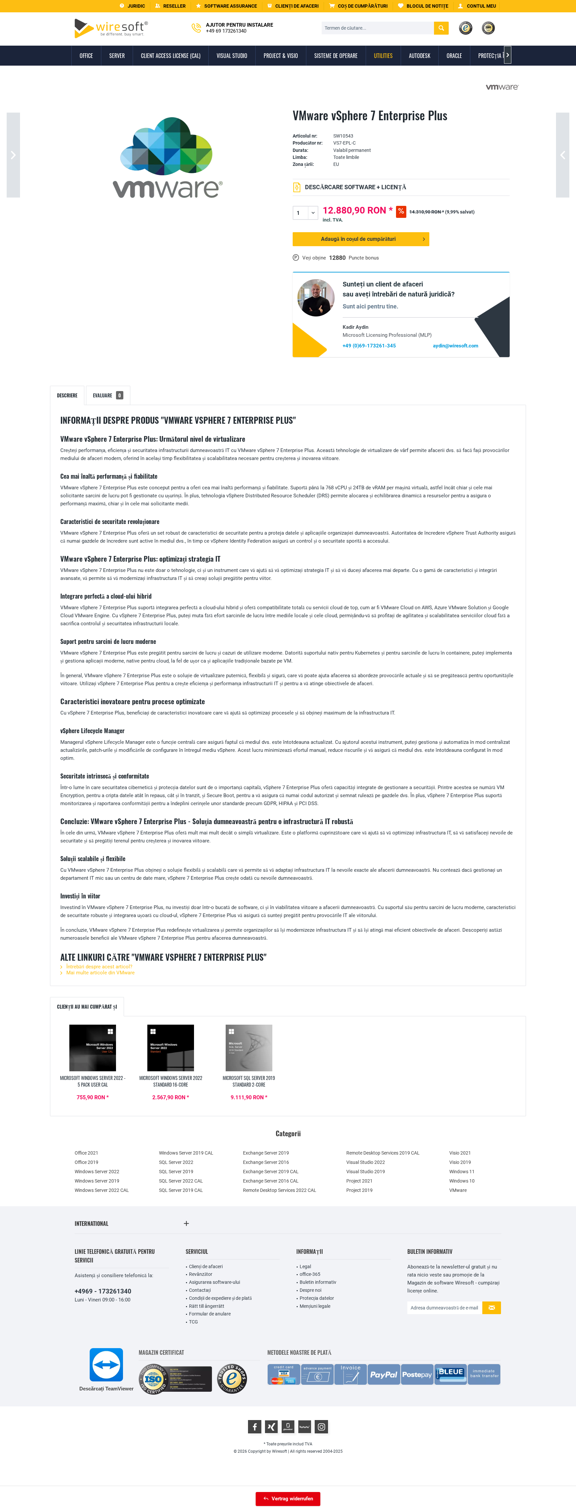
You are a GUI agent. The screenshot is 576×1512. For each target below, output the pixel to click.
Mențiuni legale (315, 1306)
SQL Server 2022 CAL (181, 1181)
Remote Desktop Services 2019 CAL (383, 1153)
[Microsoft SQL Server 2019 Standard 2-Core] (249, 1048)
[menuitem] (358, 6)
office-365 (310, 1274)
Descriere (67, 395)
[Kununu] (304, 1426)
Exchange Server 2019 (266, 1153)
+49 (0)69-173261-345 (369, 346)
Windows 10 (462, 1181)
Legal (305, 1266)
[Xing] (271, 1426)
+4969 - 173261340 (103, 1291)
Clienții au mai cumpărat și (87, 1006)
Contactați (200, 1290)
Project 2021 (359, 1181)
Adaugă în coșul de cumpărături (358, 239)
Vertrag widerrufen (292, 1499)
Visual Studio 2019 (365, 1171)
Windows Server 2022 (97, 1171)
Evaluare (107, 395)
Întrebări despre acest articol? (98, 967)
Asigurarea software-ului (214, 1282)
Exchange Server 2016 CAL (271, 1181)
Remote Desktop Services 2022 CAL (279, 1190)
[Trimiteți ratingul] (401, 125)
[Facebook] (254, 1426)
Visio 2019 (460, 1162)
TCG (193, 1321)
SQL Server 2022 (176, 1162)
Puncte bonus (364, 258)
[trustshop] (232, 1379)
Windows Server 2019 (97, 1181)
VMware (458, 1190)
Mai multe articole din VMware (100, 973)
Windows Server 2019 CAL (186, 1153)
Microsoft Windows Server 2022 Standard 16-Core (170, 1081)
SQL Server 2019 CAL (181, 1190)
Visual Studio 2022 (365, 1162)
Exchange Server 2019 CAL (271, 1171)
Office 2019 (86, 1162)
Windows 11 (462, 1171)
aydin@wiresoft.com (455, 346)
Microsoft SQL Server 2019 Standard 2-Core (249, 1081)
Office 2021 (86, 1153)
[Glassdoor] (288, 1426)
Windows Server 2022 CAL (102, 1190)
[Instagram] (321, 1426)
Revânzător (200, 1274)
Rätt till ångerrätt (206, 1306)
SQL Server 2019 (176, 1171)
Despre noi (310, 1290)
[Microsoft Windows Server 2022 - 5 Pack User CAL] (93, 1048)
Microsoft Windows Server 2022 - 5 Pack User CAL (93, 1081)
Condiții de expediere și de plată (220, 1298)
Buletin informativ (318, 1282)
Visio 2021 (460, 1153)
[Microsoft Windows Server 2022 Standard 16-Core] (171, 1048)
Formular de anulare (210, 1313)
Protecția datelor (317, 1298)
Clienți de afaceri (206, 1266)
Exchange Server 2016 (266, 1162)
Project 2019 (359, 1190)
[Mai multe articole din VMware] (502, 87)
